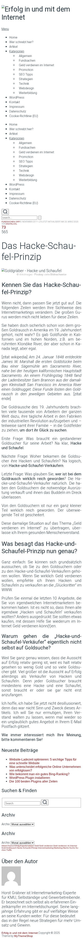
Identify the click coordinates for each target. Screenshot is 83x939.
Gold (4, 848)
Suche (72, 848)
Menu (5, 29)
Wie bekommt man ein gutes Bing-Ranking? (39, 774)
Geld (37, 846)
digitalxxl (11, 224)
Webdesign (26, 88)
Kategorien (16, 51)
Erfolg (17, 846)
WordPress (16, 97)
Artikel (13, 47)
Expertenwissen (27, 846)
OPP (18, 222)
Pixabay (38, 274)
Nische (66, 848)
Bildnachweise (58, 274)
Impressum (16, 107)
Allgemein (25, 56)
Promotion (26, 70)
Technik (24, 83)
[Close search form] (39, 218)
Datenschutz (17, 111)
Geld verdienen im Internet (36, 65)
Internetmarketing (45, 848)
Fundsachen (27, 60)
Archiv (6, 824)
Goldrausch (11, 848)
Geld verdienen (46, 846)
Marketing (58, 848)
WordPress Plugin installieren (29, 777)
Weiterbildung (28, 93)
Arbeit (4, 846)
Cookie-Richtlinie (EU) (23, 116)
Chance (10, 846)
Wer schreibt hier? (21, 42)
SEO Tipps (26, 74)
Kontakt (14, 102)
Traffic (9, 850)
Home (13, 37)
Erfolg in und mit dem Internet (20, 932)
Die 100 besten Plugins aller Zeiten (33, 781)
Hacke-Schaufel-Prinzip (27, 848)
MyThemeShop (23, 935)
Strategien (26, 79)
